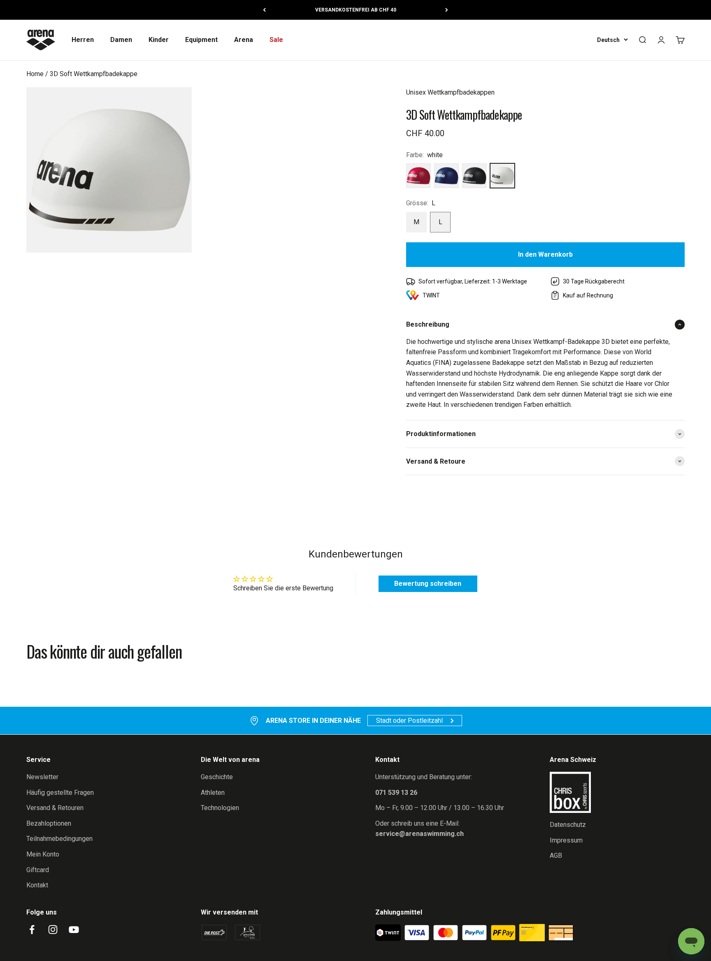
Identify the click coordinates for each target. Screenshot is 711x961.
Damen (121, 40)
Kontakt (37, 885)
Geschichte (217, 777)
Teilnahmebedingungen (59, 839)
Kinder (159, 40)
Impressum (566, 840)
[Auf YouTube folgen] (73, 929)
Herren (83, 40)
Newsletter (42, 777)
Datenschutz (568, 825)
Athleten (213, 792)
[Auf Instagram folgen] (52, 929)
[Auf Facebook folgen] (31, 929)
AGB (556, 855)
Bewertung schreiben (427, 583)
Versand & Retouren (55, 808)
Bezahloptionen (48, 823)
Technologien (220, 808)
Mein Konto (42, 854)
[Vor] (446, 10)
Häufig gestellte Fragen (60, 792)
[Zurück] (264, 10)
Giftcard (37, 870)
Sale (276, 40)
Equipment (201, 40)
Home (35, 74)
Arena (243, 40)
